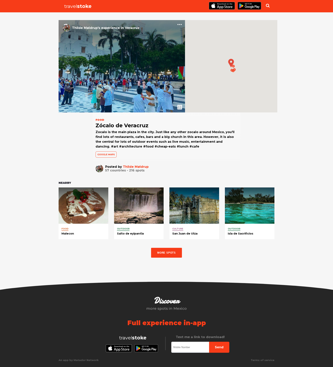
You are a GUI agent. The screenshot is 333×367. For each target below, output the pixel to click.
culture (177, 228)
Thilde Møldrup (136, 167)
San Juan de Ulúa (185, 233)
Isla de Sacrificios (240, 233)
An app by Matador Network (79, 360)
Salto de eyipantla (130, 233)
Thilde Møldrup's (86, 28)
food (64, 228)
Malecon (67, 233)
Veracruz (132, 28)
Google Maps (106, 154)
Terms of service (262, 360)
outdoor (123, 228)
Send (219, 347)
